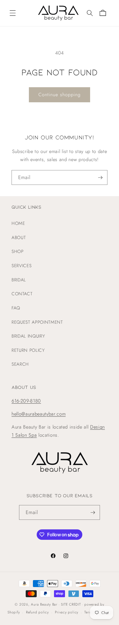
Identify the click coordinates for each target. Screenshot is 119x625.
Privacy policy (66, 612)
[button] (13, 13)
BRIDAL (19, 280)
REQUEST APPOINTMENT (37, 322)
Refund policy (37, 612)
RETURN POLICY (28, 350)
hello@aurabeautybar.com (39, 413)
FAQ (16, 308)
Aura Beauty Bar (44, 604)
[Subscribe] (100, 177)
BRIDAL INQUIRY (28, 336)
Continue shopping (59, 94)
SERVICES (21, 266)
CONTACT (22, 294)
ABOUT (19, 237)
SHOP (18, 251)
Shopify (14, 612)
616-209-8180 (26, 400)
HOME (18, 223)
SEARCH (20, 364)
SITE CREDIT (71, 604)
